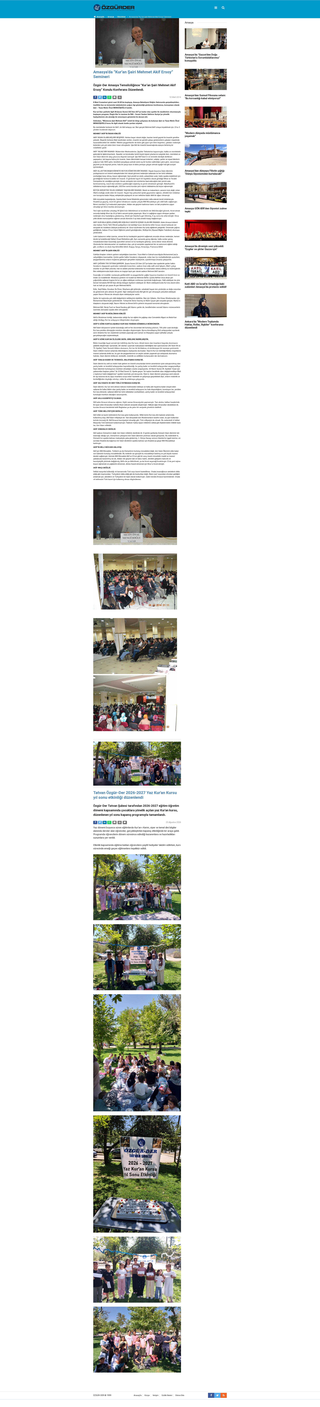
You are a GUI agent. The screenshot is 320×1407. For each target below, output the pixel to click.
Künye (147, 1395)
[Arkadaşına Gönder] (114, 97)
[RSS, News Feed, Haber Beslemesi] (223, 1395)
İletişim (155, 1395)
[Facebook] (95, 97)
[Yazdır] (120, 97)
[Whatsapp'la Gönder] (109, 97)
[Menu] (216, 7)
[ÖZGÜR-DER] (114, 7)
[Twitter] (100, 97)
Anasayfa (138, 1395)
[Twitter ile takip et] (217, 1395)
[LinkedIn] (105, 97)
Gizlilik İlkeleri (167, 1395)
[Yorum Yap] (125, 822)
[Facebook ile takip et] (211, 1395)
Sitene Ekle (179, 1395)
